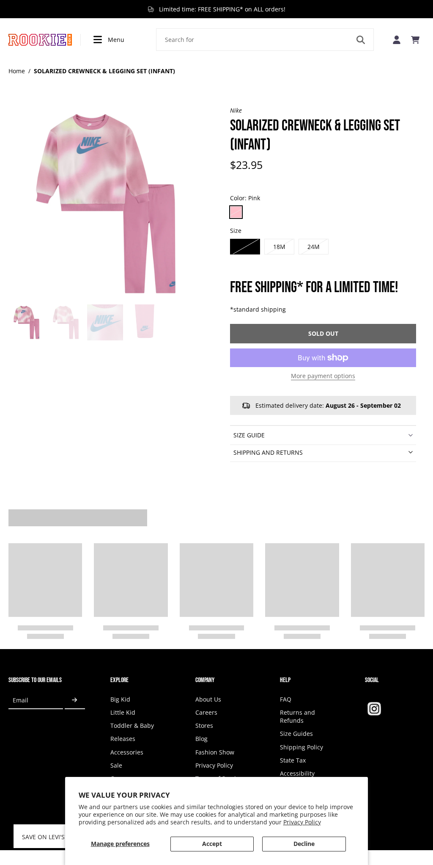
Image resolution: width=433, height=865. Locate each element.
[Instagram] (374, 708)
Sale (116, 765)
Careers (206, 712)
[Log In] (396, 39)
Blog (201, 739)
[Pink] (236, 212)
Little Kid (122, 712)
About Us (208, 699)
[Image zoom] (105, 203)
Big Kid (120, 699)
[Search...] (361, 40)
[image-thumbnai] (26, 322)
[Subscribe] (75, 700)
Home (16, 71)
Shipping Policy (301, 747)
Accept (212, 844)
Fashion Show (214, 752)
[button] (323, 333)
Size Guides (296, 734)
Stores (204, 725)
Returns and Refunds (297, 716)
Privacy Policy (302, 822)
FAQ (285, 699)
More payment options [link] (323, 376)
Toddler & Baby (132, 725)
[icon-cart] (415, 39)
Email (20, 700)
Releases (122, 739)
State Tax (293, 760)
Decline (304, 844)
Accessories (126, 752)
